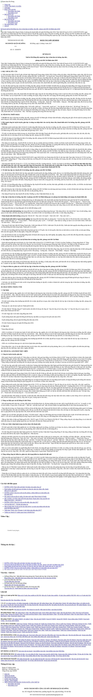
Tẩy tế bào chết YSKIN (12, 620)
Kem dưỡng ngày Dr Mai (17, 656)
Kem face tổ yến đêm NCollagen (10, 643)
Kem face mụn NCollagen (31, 641)
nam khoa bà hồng (56, 609)
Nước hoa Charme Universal (43, 627)
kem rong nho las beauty (26, 651)
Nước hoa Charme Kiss (12, 627)
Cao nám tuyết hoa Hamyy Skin (32, 614)
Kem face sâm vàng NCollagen (67, 640)
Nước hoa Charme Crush (27, 627)
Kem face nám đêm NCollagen (60, 643)
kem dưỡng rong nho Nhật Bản (55, 651)
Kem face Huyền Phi (20, 605)
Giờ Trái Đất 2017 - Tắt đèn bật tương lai (16, 504)
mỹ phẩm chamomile (22, 603)
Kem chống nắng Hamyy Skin (51, 612)
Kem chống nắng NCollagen (59, 644)
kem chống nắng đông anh (38, 636)
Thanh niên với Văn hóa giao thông (14, 585)
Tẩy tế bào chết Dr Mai (62, 656)
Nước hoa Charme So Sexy (79, 624)
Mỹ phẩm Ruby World (59, 603)
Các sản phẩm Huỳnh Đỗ (37, 659)
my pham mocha (11, 603)
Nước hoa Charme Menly (52, 630)
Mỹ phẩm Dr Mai (20, 654)
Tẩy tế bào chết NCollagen (42, 644)
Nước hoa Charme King (32, 628)
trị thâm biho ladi (34, 603)
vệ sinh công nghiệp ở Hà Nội (67, 595)
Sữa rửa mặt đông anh (74, 635)
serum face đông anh (9, 636)
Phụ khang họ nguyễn (33, 609)
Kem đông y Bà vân (20, 600)
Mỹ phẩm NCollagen (25, 640)
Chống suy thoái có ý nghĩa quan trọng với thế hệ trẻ (19, 512)
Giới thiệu (7, 8)
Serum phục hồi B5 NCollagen (40, 646)
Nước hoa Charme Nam (48, 624)
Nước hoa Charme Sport (77, 628)
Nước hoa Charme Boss (62, 628)
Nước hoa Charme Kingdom (68, 630)
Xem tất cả (14, 516)
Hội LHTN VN (8, 14)
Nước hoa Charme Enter (20, 630)
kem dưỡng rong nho (39, 651)
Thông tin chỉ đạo (9, 675)
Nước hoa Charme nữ (34, 624)
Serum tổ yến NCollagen (27, 643)
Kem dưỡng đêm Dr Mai (33, 656)
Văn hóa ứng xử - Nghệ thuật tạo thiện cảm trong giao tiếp (21, 588)
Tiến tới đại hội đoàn (10, 677)
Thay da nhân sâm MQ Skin (17, 606)
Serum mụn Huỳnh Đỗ (50, 660)
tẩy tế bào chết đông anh (23, 636)
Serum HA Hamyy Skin (16, 614)
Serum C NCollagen (51, 640)
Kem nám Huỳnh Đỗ (21, 660)
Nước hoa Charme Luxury (13, 632)
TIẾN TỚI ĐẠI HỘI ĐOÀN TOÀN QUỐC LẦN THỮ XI (21, 682)
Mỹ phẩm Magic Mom (73, 603)
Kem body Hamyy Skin (18, 616)
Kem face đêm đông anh (49, 635)
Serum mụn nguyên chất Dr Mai (48, 654)
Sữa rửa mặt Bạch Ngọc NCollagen (24, 644)
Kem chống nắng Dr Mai (48, 656)
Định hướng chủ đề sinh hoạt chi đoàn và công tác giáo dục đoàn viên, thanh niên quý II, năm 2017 (32, 565)
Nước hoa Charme (22, 624)
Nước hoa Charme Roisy (59, 627)
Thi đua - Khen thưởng (11, 680)
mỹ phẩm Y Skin (28, 619)
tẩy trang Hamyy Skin (80, 614)
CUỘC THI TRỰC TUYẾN (12, 6)
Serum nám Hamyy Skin (49, 614)
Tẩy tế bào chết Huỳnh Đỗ (35, 660)
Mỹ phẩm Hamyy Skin (22, 612)
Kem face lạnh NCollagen (15, 641)
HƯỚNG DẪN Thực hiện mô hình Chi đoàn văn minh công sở (22, 487)
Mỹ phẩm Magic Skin (46, 603)
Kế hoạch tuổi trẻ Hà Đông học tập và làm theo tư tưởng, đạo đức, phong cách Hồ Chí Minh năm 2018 (30, 29)
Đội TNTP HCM (9, 19)
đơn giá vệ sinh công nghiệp (50, 595)
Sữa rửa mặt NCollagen (76, 643)
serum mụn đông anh (53, 636)
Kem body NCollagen (68, 646)
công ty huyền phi (8, 605)
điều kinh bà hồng (45, 609)
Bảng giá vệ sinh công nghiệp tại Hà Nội (29, 595)
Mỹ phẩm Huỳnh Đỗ (23, 659)
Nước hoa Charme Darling (66, 625)
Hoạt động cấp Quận (14, 11)
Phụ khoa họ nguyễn (20, 609)
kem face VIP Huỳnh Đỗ (52, 659)
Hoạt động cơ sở (12, 13)
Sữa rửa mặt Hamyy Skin (67, 612)
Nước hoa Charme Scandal (75, 627)
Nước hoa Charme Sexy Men (36, 630)
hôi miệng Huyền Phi (58, 605)
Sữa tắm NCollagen (55, 646)
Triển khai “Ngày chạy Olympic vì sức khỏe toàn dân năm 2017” (23, 510)
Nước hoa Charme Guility (47, 628)
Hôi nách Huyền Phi (45, 605)
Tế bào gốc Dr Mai (82, 654)
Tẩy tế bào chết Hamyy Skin (65, 614)
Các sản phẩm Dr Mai (32, 654)
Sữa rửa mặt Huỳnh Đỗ (78, 659)
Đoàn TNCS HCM (9, 9)
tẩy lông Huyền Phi (32, 605)
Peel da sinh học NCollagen (22, 646)
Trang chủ (7, 4)
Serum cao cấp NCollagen (42, 643)
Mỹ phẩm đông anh (22, 635)
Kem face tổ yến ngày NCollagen (79, 641)
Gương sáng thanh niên (11, 679)
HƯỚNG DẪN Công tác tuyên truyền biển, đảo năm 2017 (21, 502)
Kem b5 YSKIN (51, 619)
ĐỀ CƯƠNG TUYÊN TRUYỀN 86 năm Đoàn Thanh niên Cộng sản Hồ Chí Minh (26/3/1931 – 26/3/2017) (35, 570)
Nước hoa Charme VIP (36, 625)
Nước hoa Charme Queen (22, 625)
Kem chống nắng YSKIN (75, 619)
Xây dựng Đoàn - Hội (10, 24)
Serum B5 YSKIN (62, 619)
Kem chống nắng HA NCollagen (77, 644)
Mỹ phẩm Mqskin (82, 605)
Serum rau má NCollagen (46, 641)
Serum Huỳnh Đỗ (65, 659)
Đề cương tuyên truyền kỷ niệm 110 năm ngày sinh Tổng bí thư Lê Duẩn (25, 496)
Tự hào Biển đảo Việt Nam (12, 581)
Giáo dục (7, 674)
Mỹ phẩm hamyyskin (35, 612)
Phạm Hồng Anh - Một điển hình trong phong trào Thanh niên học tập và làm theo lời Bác (30, 578)
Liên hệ (6, 26)
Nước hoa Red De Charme (29, 632)
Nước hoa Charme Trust (51, 625)
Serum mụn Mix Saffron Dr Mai (67, 654)
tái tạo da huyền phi (70, 605)
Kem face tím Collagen (38, 640)
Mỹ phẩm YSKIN (17, 619)
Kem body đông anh (35, 635)
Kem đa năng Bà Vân (7, 600)
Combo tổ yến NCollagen (62, 641)
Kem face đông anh (62, 635)
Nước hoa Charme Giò (17, 628)
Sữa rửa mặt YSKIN (40, 619)
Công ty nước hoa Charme (63, 624)
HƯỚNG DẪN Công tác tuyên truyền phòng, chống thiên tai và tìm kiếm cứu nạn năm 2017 (31, 566)
